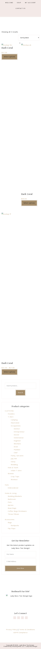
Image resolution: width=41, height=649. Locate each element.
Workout (14, 479)
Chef (15, 453)
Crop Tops (15, 476)
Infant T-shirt (16, 471)
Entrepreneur (19, 432)
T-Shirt (10, 417)
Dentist (17, 429)
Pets (10, 502)
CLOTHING (9, 411)
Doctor (16, 435)
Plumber (17, 450)
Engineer (17, 441)
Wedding (14, 465)
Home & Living (11, 493)
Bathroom (12, 499)
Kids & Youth (13, 468)
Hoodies (11, 414)
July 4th (14, 459)
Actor (16, 447)
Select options (9, 57)
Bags (10, 522)
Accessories (9, 519)
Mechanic (17, 444)
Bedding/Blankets (15, 496)
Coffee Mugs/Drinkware (17, 511)
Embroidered (13, 488)
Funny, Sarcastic (17, 456)
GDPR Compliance (20, 632)
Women (11, 473)
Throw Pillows (13, 514)
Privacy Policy (11, 629)
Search (20, 393)
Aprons (10, 505)
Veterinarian (18, 438)
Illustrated (15, 423)
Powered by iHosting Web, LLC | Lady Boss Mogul (20, 646)
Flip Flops (11, 528)
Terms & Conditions (27, 629)
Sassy (13, 462)
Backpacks (15, 525)
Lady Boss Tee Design (26, 645)
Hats (7, 485)
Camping (14, 420)
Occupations (16, 426)
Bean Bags (12, 508)
